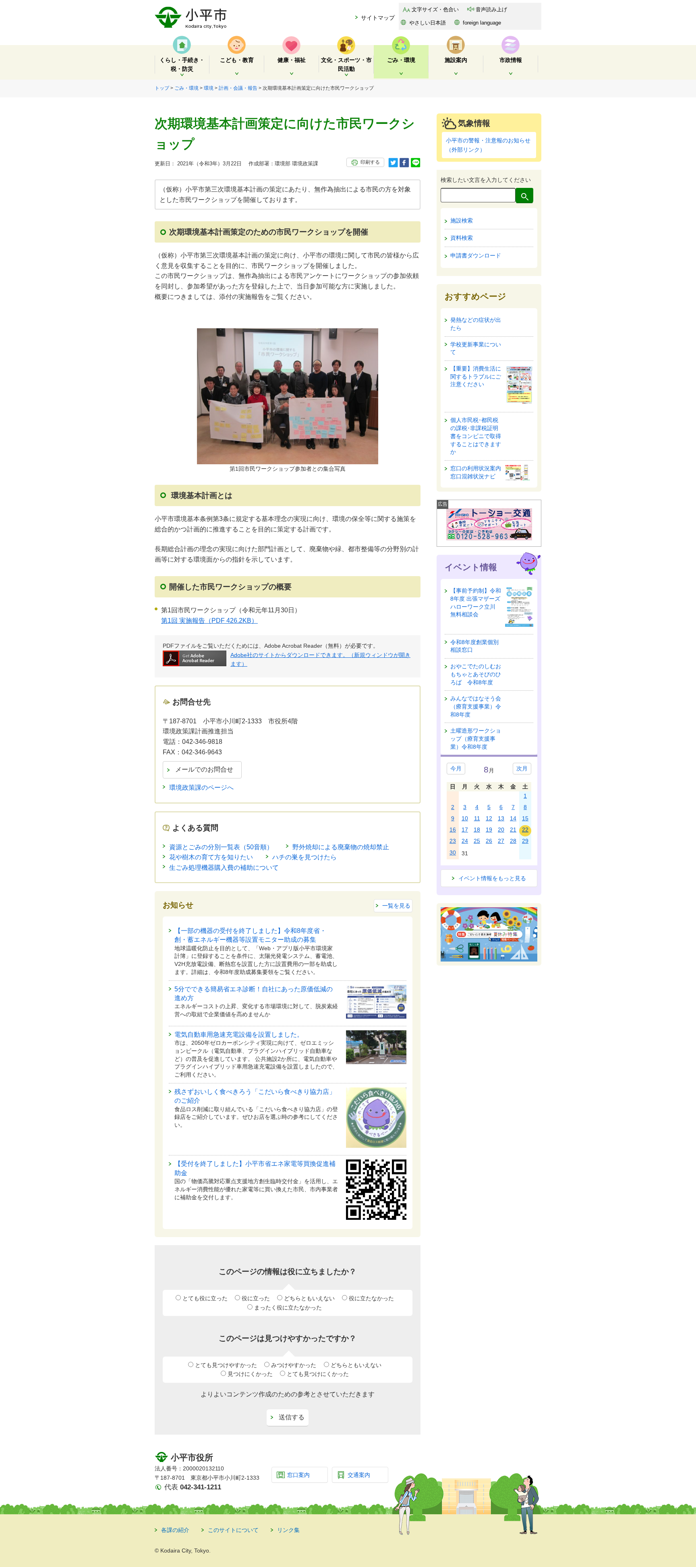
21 (513, 829)
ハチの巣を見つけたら (304, 857)
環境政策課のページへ (201, 787)
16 (453, 829)
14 (513, 818)
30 (453, 852)
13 (501, 818)
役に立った (256, 1298)
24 (465, 841)
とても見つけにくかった (318, 1374)
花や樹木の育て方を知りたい (211, 857)
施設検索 (461, 220)
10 (465, 818)
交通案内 (359, 1475)
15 (525, 818)
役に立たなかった (371, 1298)
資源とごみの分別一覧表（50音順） (221, 847)
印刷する (370, 162)
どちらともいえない (309, 1298)
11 (477, 818)
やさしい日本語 (427, 23)
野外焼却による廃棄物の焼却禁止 (340, 847)
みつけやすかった (293, 1365)
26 (489, 841)
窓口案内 (298, 1475)
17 (465, 829)
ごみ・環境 (186, 88)
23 (453, 841)
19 (489, 829)
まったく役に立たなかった (288, 1307)
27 (501, 841)
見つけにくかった (250, 1374)
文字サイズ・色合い (435, 9)
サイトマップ (378, 17)
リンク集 (288, 1530)
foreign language (482, 23)
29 (525, 841)
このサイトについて (233, 1530)
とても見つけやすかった (226, 1365)
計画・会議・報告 (238, 88)
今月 (456, 768)
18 (477, 829)
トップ (162, 88)
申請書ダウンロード (475, 255)
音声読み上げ (491, 9)
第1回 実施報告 (209, 620)
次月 (522, 768)
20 (501, 829)
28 (513, 841)
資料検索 (461, 238)
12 (489, 818)
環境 (208, 88)
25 (477, 841)
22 (525, 829)
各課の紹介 (175, 1530)
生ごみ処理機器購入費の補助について (224, 867)
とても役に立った (205, 1298)
